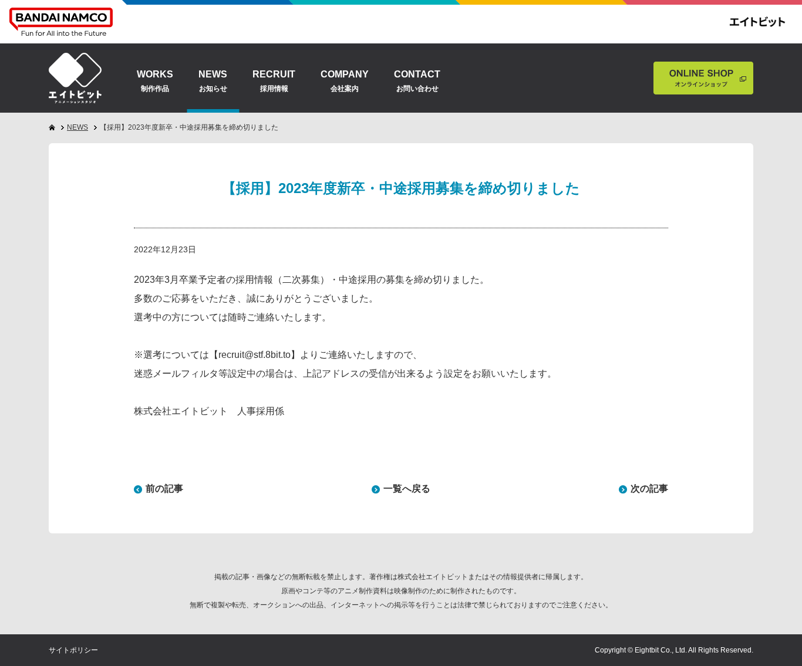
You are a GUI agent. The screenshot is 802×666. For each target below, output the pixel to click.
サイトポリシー (73, 650)
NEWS (212, 81)
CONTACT (417, 81)
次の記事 (649, 488)
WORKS (155, 81)
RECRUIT (273, 81)
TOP (29, 617)
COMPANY (345, 81)
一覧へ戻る (406, 488)
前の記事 (164, 488)
